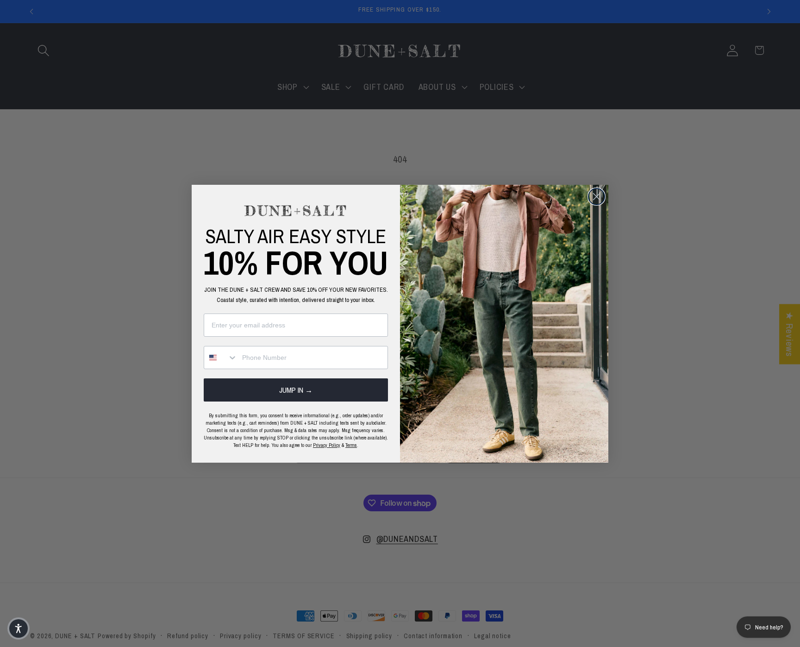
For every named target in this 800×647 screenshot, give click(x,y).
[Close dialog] (596, 196)
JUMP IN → (295, 390)
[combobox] (221, 357)
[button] (18, 628)
